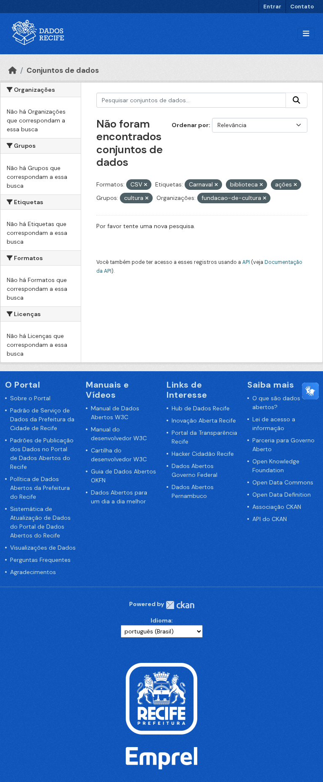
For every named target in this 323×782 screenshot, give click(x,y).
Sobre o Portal (30, 398)
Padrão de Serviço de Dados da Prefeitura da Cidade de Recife (42, 419)
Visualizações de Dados (43, 547)
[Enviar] (296, 100)
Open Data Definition (281, 494)
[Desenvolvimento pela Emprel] (161, 757)
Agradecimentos (33, 572)
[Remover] (145, 185)
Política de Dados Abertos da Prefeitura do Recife (40, 487)
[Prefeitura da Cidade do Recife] (161, 698)
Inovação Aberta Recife (204, 420)
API (246, 262)
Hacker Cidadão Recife (203, 453)
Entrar (272, 6)
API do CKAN (269, 519)
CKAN (180, 605)
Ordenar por (190, 125)
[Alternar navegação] (306, 34)
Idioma (161, 620)
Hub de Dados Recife (201, 408)
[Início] (12, 70)
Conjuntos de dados (62, 70)
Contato (302, 6)
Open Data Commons (282, 482)
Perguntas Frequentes (40, 560)
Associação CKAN (276, 507)
